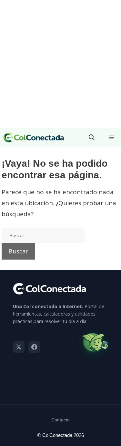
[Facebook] (34, 347)
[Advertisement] (60, 64)
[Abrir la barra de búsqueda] (92, 137)
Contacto (60, 419)
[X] (19, 347)
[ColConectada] (34, 137)
